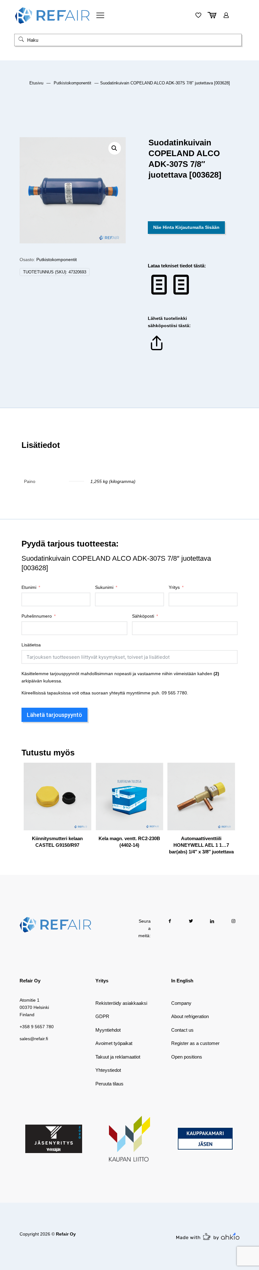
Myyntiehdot (108, 1030)
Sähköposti (143, 616)
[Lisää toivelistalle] (82, 798)
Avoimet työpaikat (113, 1043)
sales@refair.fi (34, 1038)
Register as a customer (195, 1043)
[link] (53, 1139)
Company (181, 1003)
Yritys (174, 587)
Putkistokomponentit (72, 83)
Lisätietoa (31, 644)
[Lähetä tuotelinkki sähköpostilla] (157, 350)
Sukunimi (104, 587)
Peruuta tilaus (109, 1083)
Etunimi (28, 587)
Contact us (182, 1030)
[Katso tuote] (82, 785)
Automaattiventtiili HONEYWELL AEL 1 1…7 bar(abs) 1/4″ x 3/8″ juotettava (201, 845)
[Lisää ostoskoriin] (82, 771)
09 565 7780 (174, 692)
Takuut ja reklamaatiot (117, 1056)
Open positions (186, 1056)
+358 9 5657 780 (37, 1026)
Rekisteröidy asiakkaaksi (121, 1003)
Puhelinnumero (36, 616)
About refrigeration (190, 1016)
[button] (114, 148)
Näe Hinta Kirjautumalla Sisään (186, 227)
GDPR (102, 1016)
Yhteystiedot (108, 1070)
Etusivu (36, 83)
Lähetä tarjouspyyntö (54, 714)
